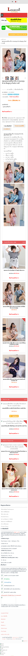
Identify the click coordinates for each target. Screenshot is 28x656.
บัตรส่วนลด (4, 628)
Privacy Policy (4, 526)
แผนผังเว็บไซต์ (4, 613)
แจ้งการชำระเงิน (5, 634)
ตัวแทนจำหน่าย (4, 516)
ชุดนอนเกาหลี (20, 118)
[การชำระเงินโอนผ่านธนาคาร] (24, 641)
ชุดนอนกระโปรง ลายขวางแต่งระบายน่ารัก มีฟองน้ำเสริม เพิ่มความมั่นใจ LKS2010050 (14, 452)
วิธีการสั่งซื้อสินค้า (5, 511)
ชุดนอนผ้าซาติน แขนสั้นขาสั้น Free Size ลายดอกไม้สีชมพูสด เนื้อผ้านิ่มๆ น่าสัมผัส (14, 343)
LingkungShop (15, 637)
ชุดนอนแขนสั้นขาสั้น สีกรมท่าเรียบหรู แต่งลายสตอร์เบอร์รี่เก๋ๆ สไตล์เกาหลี (14, 380)
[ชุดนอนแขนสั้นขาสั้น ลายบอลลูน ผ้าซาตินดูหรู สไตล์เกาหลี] (14, 60)
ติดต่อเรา (3, 625)
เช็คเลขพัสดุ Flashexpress (7, 509)
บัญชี (2, 622)
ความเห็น (9, 89)
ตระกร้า (1, 651)
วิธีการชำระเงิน (4, 514)
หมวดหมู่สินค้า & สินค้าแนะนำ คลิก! (17, 34)
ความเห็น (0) (7, 129)
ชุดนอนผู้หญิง (14, 120)
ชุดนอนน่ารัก (12, 118)
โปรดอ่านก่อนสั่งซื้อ (19, 126)
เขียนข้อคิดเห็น (18, 89)
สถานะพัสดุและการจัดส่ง (7, 519)
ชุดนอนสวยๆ (20, 122)
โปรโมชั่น (3, 631)
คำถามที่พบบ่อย (5, 524)
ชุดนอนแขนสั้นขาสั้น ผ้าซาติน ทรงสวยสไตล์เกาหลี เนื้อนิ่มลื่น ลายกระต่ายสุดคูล (14, 307)
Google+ (4, 639)
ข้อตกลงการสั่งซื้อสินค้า (6, 521)
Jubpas (13, 639)
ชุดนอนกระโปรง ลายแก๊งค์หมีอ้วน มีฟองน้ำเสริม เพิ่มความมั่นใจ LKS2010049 (14, 489)
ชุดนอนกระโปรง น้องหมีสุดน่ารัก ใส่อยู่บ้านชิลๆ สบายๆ (14, 270)
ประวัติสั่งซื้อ (4, 616)
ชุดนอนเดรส (5, 120)
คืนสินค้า (3, 619)
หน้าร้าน (2, 645)
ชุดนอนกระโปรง (10, 122)
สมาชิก (1, 648)
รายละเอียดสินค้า (8, 126)
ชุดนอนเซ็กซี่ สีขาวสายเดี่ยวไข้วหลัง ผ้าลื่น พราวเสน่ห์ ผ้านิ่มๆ (14, 408)
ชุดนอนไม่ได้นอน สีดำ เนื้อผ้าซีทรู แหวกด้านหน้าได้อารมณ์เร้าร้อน (14, 425)
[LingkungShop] (14, 10)
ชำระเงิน (2, 654)
